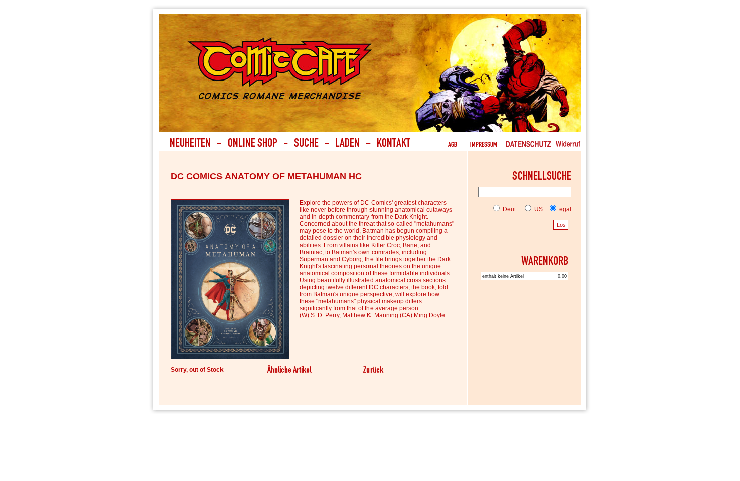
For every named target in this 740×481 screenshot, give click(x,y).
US (538, 209)
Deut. (509, 209)
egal (564, 209)
